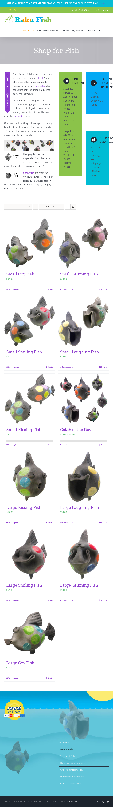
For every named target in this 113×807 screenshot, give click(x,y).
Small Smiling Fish (24, 351)
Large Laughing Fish (79, 507)
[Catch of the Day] (83, 399)
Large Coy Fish (20, 662)
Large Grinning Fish (79, 585)
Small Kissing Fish (23, 429)
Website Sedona (75, 801)
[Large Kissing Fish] (29, 476)
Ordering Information (71, 769)
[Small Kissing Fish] (29, 399)
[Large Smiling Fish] (29, 554)
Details (50, 289)
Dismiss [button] (102, 3)
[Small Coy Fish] (29, 243)
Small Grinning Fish (79, 274)
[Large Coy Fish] (29, 632)
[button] (104, 30)
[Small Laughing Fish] (83, 321)
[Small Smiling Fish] (29, 321)
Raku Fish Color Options (72, 762)
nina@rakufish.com (101, 10)
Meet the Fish (67, 749)
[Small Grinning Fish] (83, 243)
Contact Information (70, 783)
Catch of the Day (75, 429)
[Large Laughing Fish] (83, 476)
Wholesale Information (72, 776)
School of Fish (67, 756)
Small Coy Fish (20, 274)
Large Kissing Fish (23, 507)
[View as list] (73, 206)
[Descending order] (35, 207)
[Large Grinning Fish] (83, 554)
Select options (13, 289)
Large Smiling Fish (24, 585)
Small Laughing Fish (79, 351)
